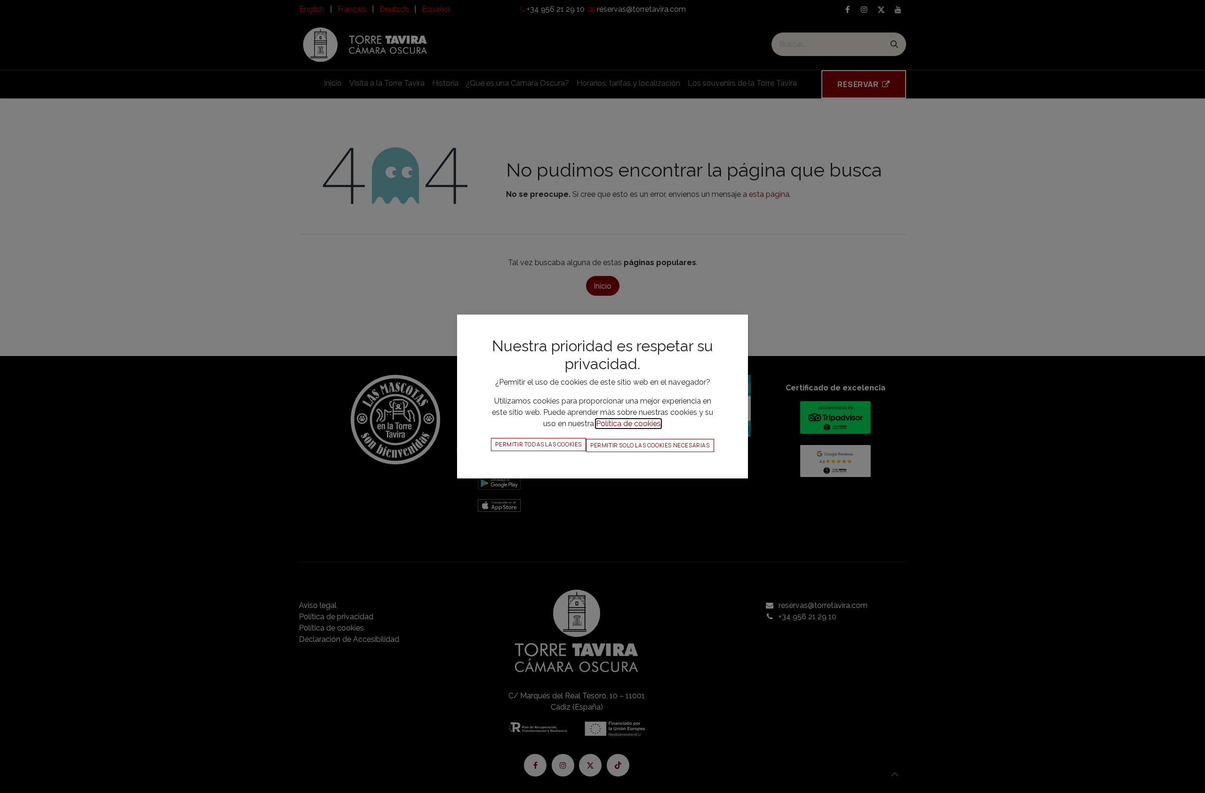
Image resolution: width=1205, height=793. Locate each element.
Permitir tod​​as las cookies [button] (538, 444)
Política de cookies (628, 423)
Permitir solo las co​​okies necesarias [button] (650, 445)
